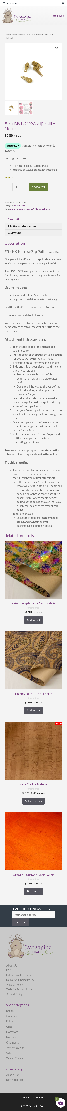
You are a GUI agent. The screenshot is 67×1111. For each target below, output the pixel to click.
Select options (33, 801)
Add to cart (38, 187)
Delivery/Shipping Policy (20, 980)
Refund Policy (14, 994)
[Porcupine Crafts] (17, 15)
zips (48, 209)
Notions (11, 1037)
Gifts (9, 1026)
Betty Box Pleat (15, 1079)
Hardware (12, 1032)
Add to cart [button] (33, 620)
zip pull (42, 209)
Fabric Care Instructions (20, 975)
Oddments (12, 1042)
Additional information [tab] (21, 226)
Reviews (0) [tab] (14, 232)
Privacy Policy (14, 984)
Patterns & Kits (15, 1047)
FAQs (9, 970)
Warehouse (19, 34)
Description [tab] (14, 219)
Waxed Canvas (15, 1058)
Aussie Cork (13, 1074)
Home (8, 34)
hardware (20, 209)
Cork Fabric (13, 1016)
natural (29, 209)
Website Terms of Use (19, 989)
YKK (35, 209)
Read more (33, 891)
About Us (11, 965)
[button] (57, 48)
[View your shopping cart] (63, 3)
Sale (8, 1053)
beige (12, 209)
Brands (10, 1010)
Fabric (9, 1021)
